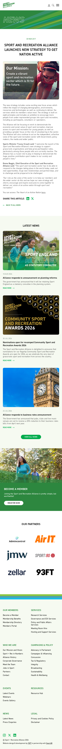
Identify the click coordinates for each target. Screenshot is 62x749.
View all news (31, 437)
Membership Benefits (12, 618)
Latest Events (8, 693)
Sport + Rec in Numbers (13, 653)
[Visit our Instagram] (4, 735)
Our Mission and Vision (12, 650)
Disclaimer (35, 722)
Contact (6, 675)
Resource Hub (37, 693)
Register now (14, 503)
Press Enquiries (9, 722)
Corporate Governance (12, 660)
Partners (6, 671)
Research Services (39, 615)
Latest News (8, 718)
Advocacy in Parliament (41, 650)
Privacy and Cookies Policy (42, 718)
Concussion (36, 657)
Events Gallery (9, 700)
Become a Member (11, 615)
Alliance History (9, 657)
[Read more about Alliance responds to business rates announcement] (31, 387)
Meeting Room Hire (39, 628)
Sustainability (36, 671)
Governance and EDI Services (43, 618)
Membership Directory (12, 622)
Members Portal (10, 626)
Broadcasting (36, 668)
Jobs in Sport (8, 668)
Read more (7, 288)
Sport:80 (49, 743)
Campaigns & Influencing (41, 653)
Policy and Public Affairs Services (41, 623)
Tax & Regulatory (38, 660)
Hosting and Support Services (43, 632)
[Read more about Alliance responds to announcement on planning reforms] (31, 250)
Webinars (7, 697)
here (43, 192)
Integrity (34, 664)
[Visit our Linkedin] (14, 735)
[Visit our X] (9, 735)
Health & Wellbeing (39, 675)
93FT (29, 743)
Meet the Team (9, 664)
